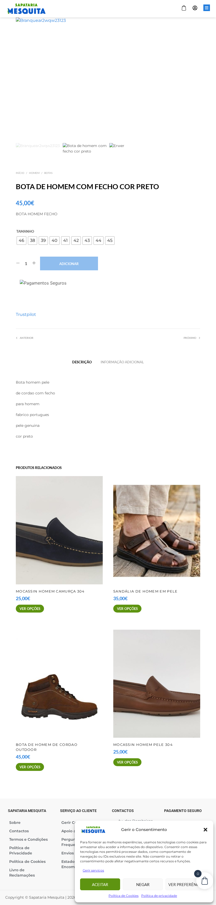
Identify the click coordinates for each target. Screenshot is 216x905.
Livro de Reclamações (22, 873)
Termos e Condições (28, 839)
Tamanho (25, 231)
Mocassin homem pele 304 (143, 745)
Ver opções (29, 608)
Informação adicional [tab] (122, 362)
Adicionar (69, 264)
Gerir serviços (93, 870)
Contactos (19, 831)
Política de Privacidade (20, 850)
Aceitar (100, 884)
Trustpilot (26, 314)
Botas (48, 172)
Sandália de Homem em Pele (145, 591)
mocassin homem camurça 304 (50, 591)
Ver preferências (186, 884)
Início (20, 172)
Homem (34, 172)
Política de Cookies (124, 896)
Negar (143, 884)
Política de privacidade (159, 896)
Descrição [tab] (82, 362)
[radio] (21, 240)
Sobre (15, 822)
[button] (205, 829)
